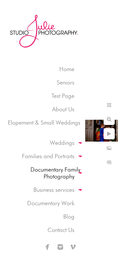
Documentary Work (50, 203)
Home (66, 69)
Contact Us (61, 229)
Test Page (62, 95)
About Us (63, 109)
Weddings (62, 142)
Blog (68, 216)
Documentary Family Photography (55, 173)
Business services (53, 189)
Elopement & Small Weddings (44, 122)
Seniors (65, 82)
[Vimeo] (73, 247)
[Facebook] (47, 247)
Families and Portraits (48, 156)
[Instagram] (60, 247)
